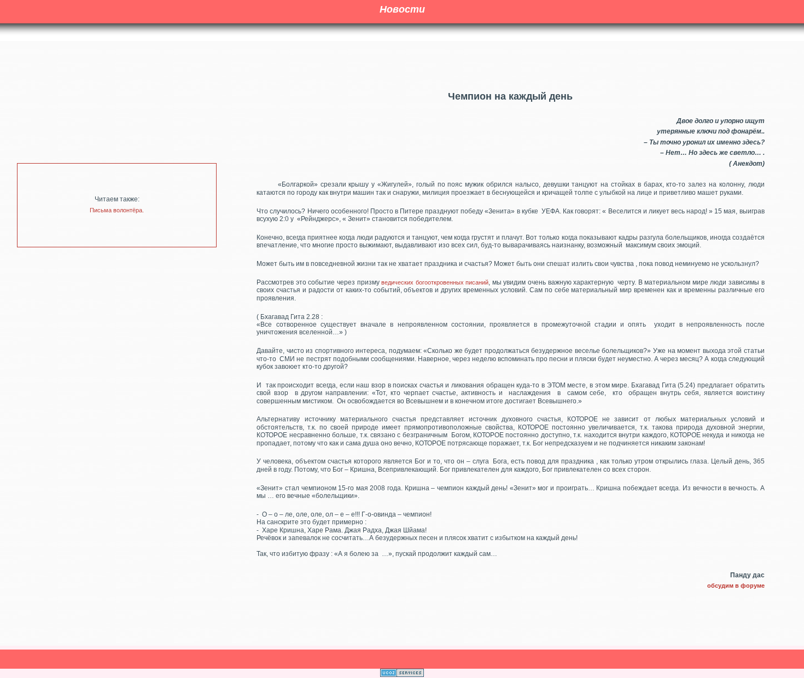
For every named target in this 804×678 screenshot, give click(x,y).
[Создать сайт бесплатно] (402, 674)
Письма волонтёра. (117, 210)
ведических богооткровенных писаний (434, 282)
